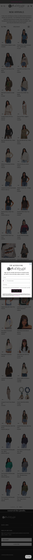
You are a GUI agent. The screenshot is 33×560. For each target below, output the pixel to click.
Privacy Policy (15, 295)
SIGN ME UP (16, 291)
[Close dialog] (30, 264)
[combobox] (4, 281)
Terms (18, 295)
